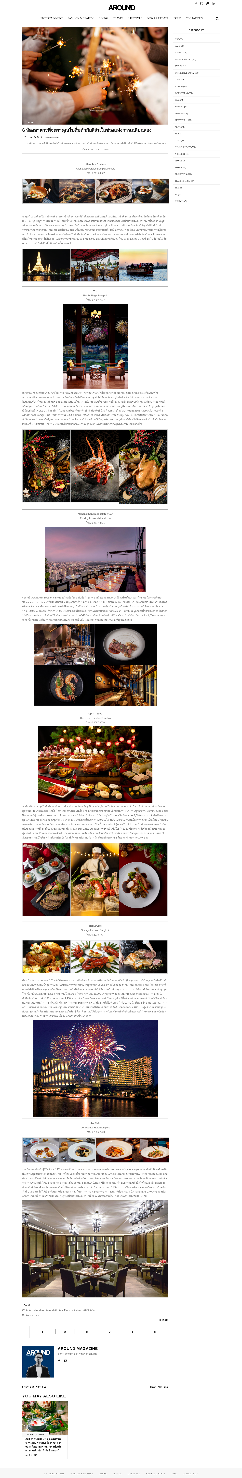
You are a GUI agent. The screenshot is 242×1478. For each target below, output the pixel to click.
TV (176, 194)
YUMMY (40, 1435)
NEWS (178, 140)
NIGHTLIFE (180, 154)
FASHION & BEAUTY (184, 73)
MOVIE (178, 127)
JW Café (26, 1310)
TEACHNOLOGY (182, 181)
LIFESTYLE (180, 120)
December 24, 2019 (33, 137)
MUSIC (178, 134)
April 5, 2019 (31, 1455)
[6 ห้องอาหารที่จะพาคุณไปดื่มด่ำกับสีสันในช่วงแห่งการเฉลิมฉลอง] (38, 1362)
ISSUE (178, 100)
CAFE (177, 46)
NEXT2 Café (88, 1310)
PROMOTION (181, 174)
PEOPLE (178, 161)
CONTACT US (190, 1473)
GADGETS (179, 80)
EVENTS (179, 66)
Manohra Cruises (72, 1310)
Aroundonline (53, 137)
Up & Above (27, 1315)
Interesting (181, 93)
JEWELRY (179, 107)
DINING (30, 122)
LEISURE (179, 113)
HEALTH (179, 86)
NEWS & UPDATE (183, 147)
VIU (37, 1315)
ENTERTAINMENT (183, 59)
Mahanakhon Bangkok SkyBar (47, 1310)
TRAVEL (178, 188)
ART (177, 39)
